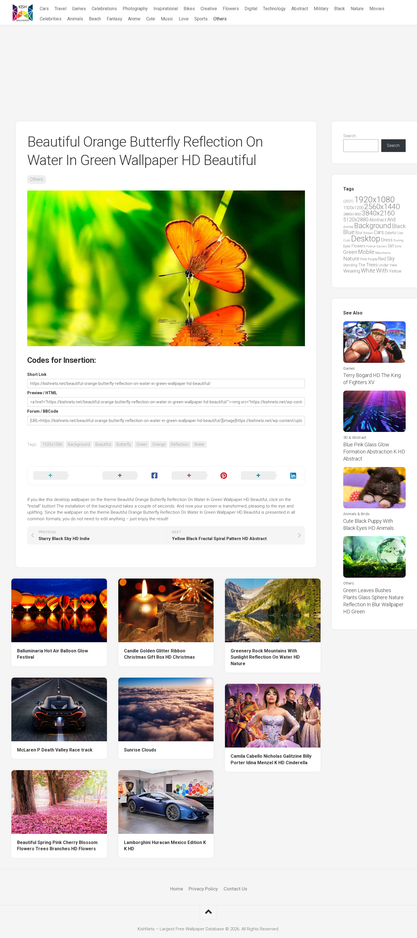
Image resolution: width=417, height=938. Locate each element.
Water (199, 444)
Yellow (395, 271)
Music (167, 19)
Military (321, 8)
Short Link (37, 374)
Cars (44, 8)
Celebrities (51, 19)
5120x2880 (355, 219)
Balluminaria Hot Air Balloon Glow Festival (52, 654)
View (393, 265)
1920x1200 (353, 207)
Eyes (347, 246)
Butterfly (123, 444)
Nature (357, 8)
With (382, 270)
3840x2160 (378, 213)
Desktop (365, 238)
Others (220, 19)
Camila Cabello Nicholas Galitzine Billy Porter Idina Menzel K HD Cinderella (271, 759)
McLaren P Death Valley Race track (54, 750)
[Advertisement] (208, 67)
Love (184, 19)
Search (349, 136)
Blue (349, 232)
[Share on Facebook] (131, 476)
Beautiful (103, 444)
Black (339, 8)
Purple (372, 259)
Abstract (299, 8)
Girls (398, 246)
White (368, 270)
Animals (75, 19)
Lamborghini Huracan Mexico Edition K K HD (165, 846)
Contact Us (235, 889)
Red (382, 259)
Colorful (390, 233)
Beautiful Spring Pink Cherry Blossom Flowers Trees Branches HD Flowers (57, 846)
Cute (150, 19)
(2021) (348, 201)
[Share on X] (62, 476)
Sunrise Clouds (140, 750)
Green (141, 444)
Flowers (231, 8)
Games (79, 8)
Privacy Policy (203, 889)
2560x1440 (382, 206)
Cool (400, 233)
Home (176, 889)
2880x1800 (352, 214)
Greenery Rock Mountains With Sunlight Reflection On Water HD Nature (265, 657)
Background (79, 444)
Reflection (180, 444)
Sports (201, 19)
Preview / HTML (42, 393)
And (391, 219)
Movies (376, 8)
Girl (391, 246)
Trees (372, 264)
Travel (60, 8)
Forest (371, 246)
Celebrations (104, 8)
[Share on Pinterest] (200, 476)
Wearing (351, 271)
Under (384, 265)
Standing (350, 265)
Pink (363, 259)
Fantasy (114, 19)
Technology (274, 8)
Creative (209, 8)
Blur (359, 232)
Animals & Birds (356, 514)
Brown (368, 233)
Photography (135, 8)
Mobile (366, 252)
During (398, 240)
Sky (391, 259)
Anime (134, 19)
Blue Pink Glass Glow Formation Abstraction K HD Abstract (374, 452)
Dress (387, 240)
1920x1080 (52, 444)
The (361, 265)
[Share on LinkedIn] (269, 476)
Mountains (383, 253)
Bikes (189, 8)
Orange (158, 444)
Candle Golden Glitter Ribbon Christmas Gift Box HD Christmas (159, 654)
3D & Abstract (354, 437)
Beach (95, 19)
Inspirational (165, 8)
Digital (251, 8)
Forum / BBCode (42, 411)
